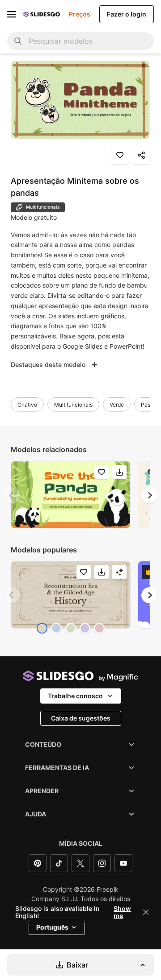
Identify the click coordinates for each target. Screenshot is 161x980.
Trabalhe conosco (75, 696)
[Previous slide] (12, 495)
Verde (117, 404)
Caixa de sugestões (80, 718)
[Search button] (18, 41)
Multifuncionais (73, 404)
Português (52, 927)
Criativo (27, 404)
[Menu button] (11, 14)
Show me (122, 912)
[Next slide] (149, 495)
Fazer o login (126, 14)
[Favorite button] (120, 155)
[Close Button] (146, 912)
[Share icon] (141, 155)
